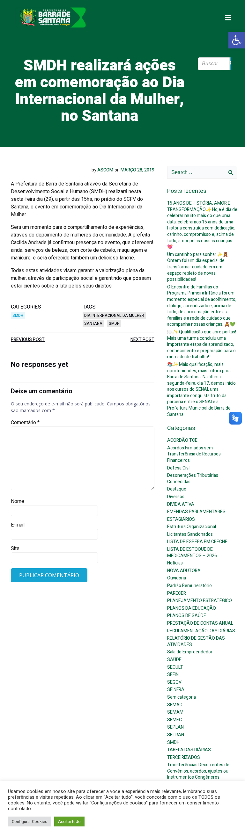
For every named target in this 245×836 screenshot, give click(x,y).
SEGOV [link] (174, 682)
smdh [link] (114, 323)
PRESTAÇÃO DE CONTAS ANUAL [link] (200, 623)
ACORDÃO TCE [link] (182, 440)
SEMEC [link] (174, 719)
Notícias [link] (175, 563)
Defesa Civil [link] (178, 468)
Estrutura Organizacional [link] (191, 526)
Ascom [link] (105, 170)
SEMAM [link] (175, 712)
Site (15, 548)
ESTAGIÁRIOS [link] (181, 519)
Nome (17, 501)
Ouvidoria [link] (176, 578)
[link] (236, 40)
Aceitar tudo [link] (69, 821)
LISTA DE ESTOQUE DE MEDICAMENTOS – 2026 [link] (192, 552)
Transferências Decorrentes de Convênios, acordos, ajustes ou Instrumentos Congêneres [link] (198, 771)
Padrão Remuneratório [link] (189, 585)
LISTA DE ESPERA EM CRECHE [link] (197, 541)
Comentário (25, 422)
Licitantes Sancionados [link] (190, 534)
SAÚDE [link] (174, 659)
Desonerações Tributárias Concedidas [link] (192, 478)
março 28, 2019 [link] (137, 170)
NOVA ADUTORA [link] (184, 570)
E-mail (18, 525)
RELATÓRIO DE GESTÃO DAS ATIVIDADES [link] (196, 641)
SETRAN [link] (175, 734)
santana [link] (93, 323)
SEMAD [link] (174, 705)
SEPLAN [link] (175, 727)
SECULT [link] (175, 667)
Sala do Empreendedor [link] (189, 652)
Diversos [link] (175, 496)
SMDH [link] (17, 315)
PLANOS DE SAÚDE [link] (186, 615)
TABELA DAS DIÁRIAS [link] (189, 749)
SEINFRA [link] (175, 689)
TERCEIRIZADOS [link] (183, 757)
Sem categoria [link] (181, 697)
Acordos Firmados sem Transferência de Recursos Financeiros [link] (194, 454)
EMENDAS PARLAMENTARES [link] (196, 511)
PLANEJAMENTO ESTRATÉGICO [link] (199, 600)
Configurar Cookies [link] (29, 821)
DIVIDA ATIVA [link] (180, 504)
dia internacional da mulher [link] (114, 315)
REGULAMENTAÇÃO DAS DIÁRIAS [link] (201, 631)
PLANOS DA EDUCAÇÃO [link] (191, 608)
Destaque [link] (176, 489)
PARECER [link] (176, 593)
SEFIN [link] (173, 674)
